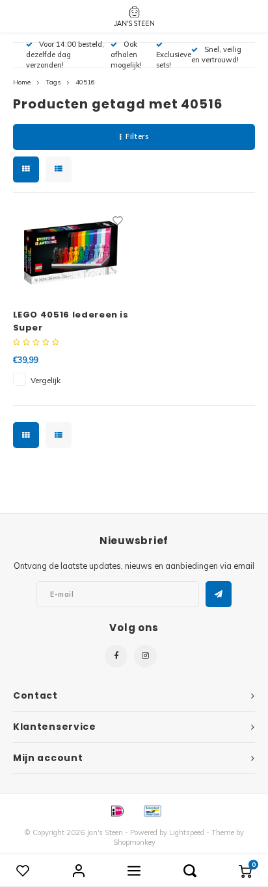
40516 (85, 82)
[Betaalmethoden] (116, 810)
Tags (53, 82)
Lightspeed (186, 832)
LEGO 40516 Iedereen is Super (71, 321)
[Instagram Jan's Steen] (145, 656)
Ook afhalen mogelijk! (126, 54)
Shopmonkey (134, 842)
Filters (137, 136)
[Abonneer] (219, 594)
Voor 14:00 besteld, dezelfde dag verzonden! (65, 54)
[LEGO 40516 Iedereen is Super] (71, 252)
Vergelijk (45, 380)
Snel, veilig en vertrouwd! (216, 54)
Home (22, 82)
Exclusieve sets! (173, 59)
